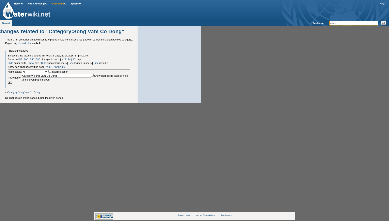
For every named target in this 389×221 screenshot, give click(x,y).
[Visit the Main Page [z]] (26, 9)
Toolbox (317, 23)
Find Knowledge (36, 3)
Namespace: (15, 71)
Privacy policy (184, 215)
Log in (383, 3)
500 (38, 59)
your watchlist (23, 43)
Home (17, 3)
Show (31, 63)
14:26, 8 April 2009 (54, 67)
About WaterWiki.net (205, 215)
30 (74, 59)
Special (75, 3)
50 (20, 59)
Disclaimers (226, 215)
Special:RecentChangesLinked (27, 45)
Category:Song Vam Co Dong (23, 92)
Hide (10, 63)
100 (26, 59)
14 (69, 59)
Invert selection (60, 71)
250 (32, 59)
